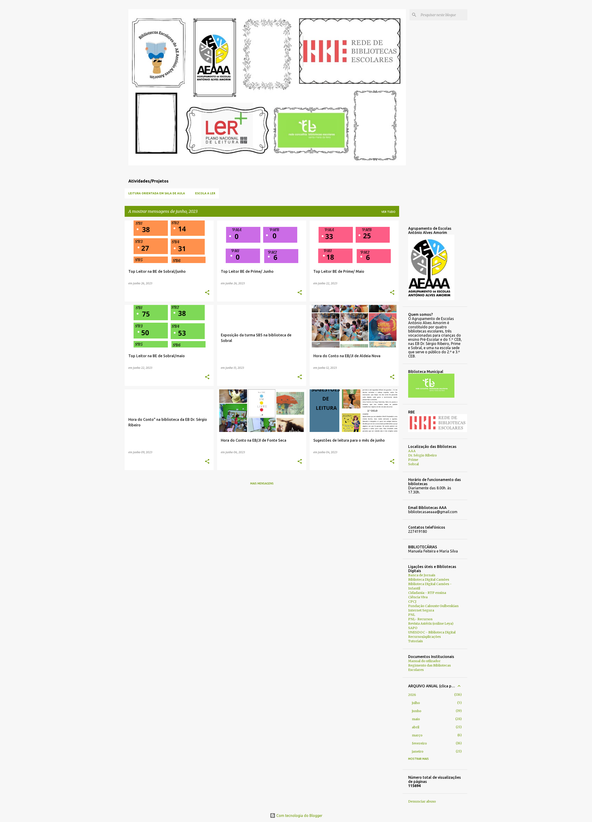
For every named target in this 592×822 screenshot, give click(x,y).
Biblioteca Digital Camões (428, 579)
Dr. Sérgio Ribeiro (422, 455)
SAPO (412, 628)
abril (415, 727)
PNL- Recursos (420, 619)
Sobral (413, 464)
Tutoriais (415, 641)
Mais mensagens (262, 483)
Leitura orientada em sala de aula (156, 193)
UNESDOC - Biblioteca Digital (432, 632)
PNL (411, 615)
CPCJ (412, 601)
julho (416, 703)
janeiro (417, 751)
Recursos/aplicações (424, 637)
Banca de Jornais (421, 575)
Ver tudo (388, 211)
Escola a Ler (205, 193)
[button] (207, 293)
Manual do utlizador (424, 661)
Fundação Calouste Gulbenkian (433, 606)
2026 (412, 695)
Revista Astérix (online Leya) (430, 623)
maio (416, 719)
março (417, 735)
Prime (413, 460)
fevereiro (419, 743)
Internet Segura (421, 610)
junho (416, 711)
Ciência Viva (418, 597)
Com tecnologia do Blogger (298, 815)
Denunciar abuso (422, 801)
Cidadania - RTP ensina (427, 593)
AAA (412, 451)
